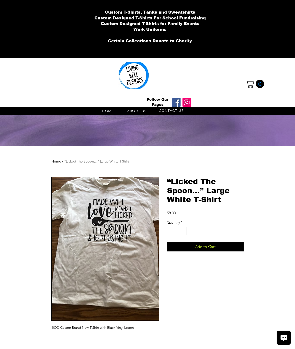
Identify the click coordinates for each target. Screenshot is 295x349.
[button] (256, 84)
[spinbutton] (177, 231)
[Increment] (183, 231)
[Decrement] (171, 231)
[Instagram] (186, 102)
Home (56, 161)
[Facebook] (176, 102)
